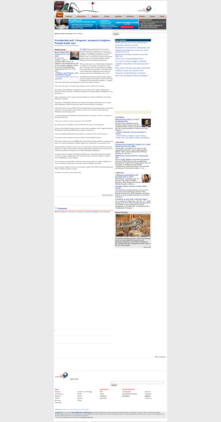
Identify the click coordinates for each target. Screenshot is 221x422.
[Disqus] (84, 242)
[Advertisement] (84, 200)
